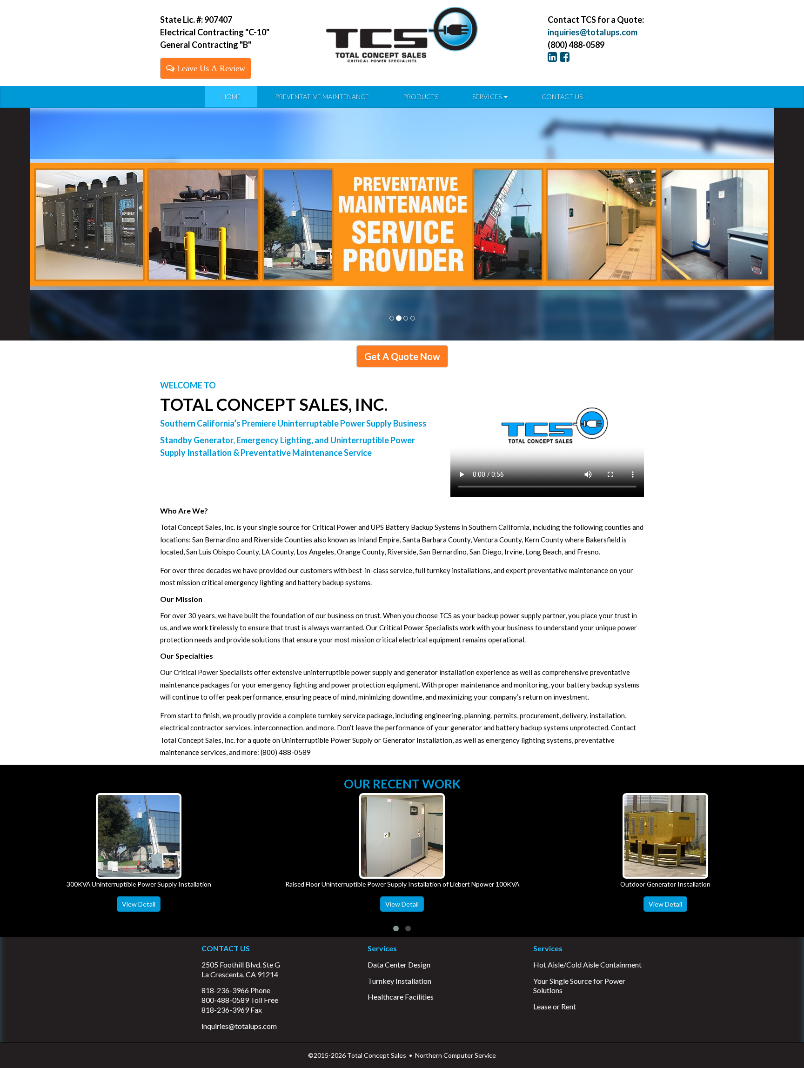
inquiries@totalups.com (592, 32)
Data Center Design (399, 964)
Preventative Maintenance (322, 96)
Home (231, 96)
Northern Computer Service (455, 1055)
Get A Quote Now (402, 356)
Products (420, 96)
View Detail (138, 904)
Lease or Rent (554, 1006)
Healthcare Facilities (401, 996)
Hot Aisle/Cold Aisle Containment (587, 964)
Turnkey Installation (399, 980)
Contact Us (562, 96)
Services (487, 96)
